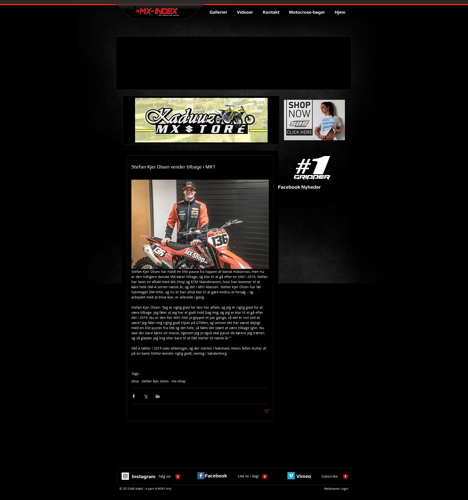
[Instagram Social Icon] (125, 476)
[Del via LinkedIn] (157, 396)
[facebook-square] (347, 471)
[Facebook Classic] (201, 475)
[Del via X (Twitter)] (145, 396)
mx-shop (179, 381)
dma (135, 381)
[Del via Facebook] (133, 396)
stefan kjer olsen (155, 381)
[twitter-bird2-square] (340, 471)
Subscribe (330, 476)
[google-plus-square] (333, 471)
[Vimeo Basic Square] (291, 475)
